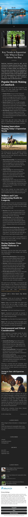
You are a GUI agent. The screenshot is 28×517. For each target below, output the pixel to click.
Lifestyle (14, 50)
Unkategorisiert (5, 443)
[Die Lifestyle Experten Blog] (14, 10)
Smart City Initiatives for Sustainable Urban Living (12, 426)
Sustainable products (6, 441)
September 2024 (5, 453)
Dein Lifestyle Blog (7, 414)
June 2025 (3, 450)
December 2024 (5, 451)
